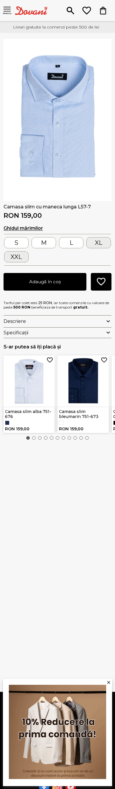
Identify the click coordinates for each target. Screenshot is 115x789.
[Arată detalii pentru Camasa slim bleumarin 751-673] (83, 381)
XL (98, 242)
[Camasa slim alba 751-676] (61, 423)
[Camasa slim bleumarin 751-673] (7, 423)
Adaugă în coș (45, 281)
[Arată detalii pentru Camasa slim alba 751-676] (29, 381)
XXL (16, 256)
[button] (28, 438)
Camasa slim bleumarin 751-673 (78, 414)
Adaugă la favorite (50, 360)
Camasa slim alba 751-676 (28, 414)
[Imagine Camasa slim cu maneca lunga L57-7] (58, 118)
